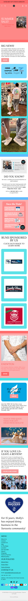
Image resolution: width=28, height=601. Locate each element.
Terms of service (6, 555)
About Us (4, 539)
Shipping (3, 553)
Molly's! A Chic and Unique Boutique (13, 592)
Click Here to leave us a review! (10, 471)
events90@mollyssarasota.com (13, 572)
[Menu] (2, 6)
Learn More (14, 396)
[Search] (5, 6)
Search (3, 551)
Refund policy (5, 556)
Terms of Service (5, 567)
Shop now (5, 60)
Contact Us (4, 542)
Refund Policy (4, 562)
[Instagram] (14, 582)
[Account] (22, 6)
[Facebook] (11, 582)
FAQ (2, 544)
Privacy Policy (4, 564)
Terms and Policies (14, 597)
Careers (3, 541)
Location (3, 548)
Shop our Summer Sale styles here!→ (8, 25)
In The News (4, 546)
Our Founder (5, 549)
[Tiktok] (17, 582)
